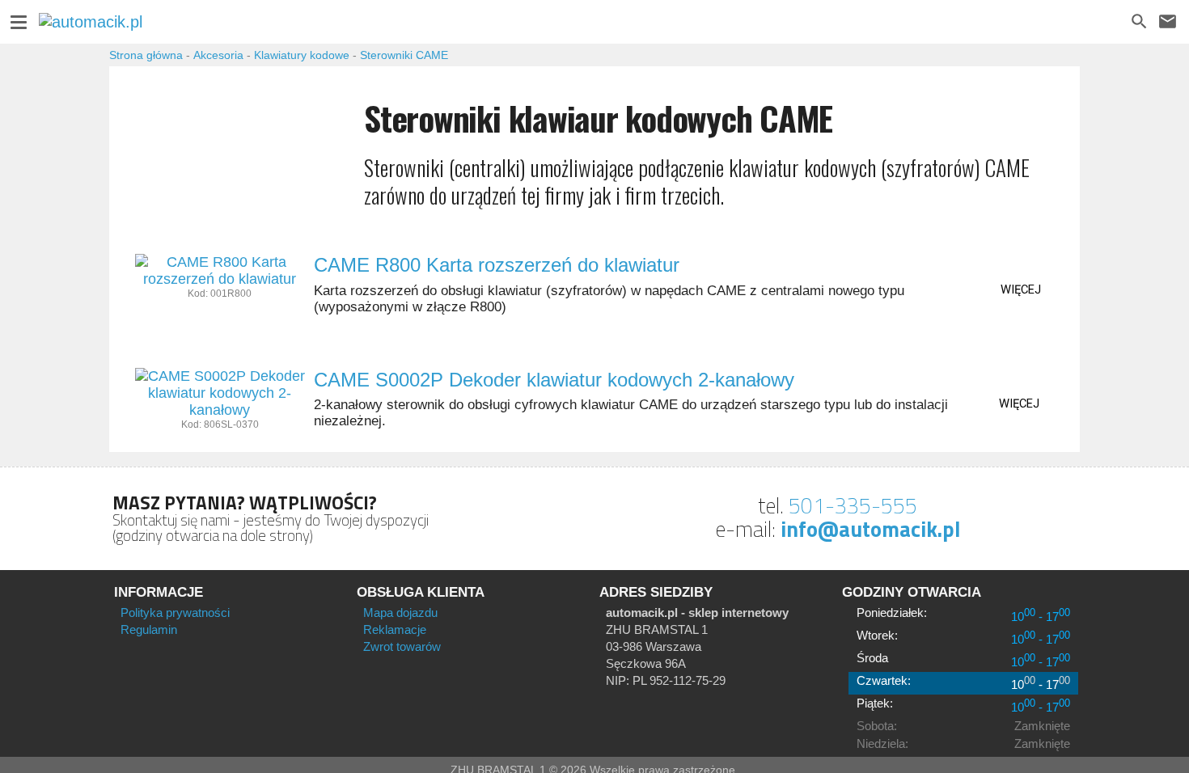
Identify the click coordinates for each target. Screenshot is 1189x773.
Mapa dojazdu (400, 612)
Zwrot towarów (402, 646)
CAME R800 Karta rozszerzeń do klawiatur (496, 265)
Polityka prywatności (175, 612)
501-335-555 (853, 505)
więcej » (1021, 292)
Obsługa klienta (420, 592)
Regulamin (149, 629)
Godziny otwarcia (911, 592)
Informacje (158, 592)
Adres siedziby (656, 592)
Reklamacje (394, 629)
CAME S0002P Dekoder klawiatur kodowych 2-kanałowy (554, 380)
